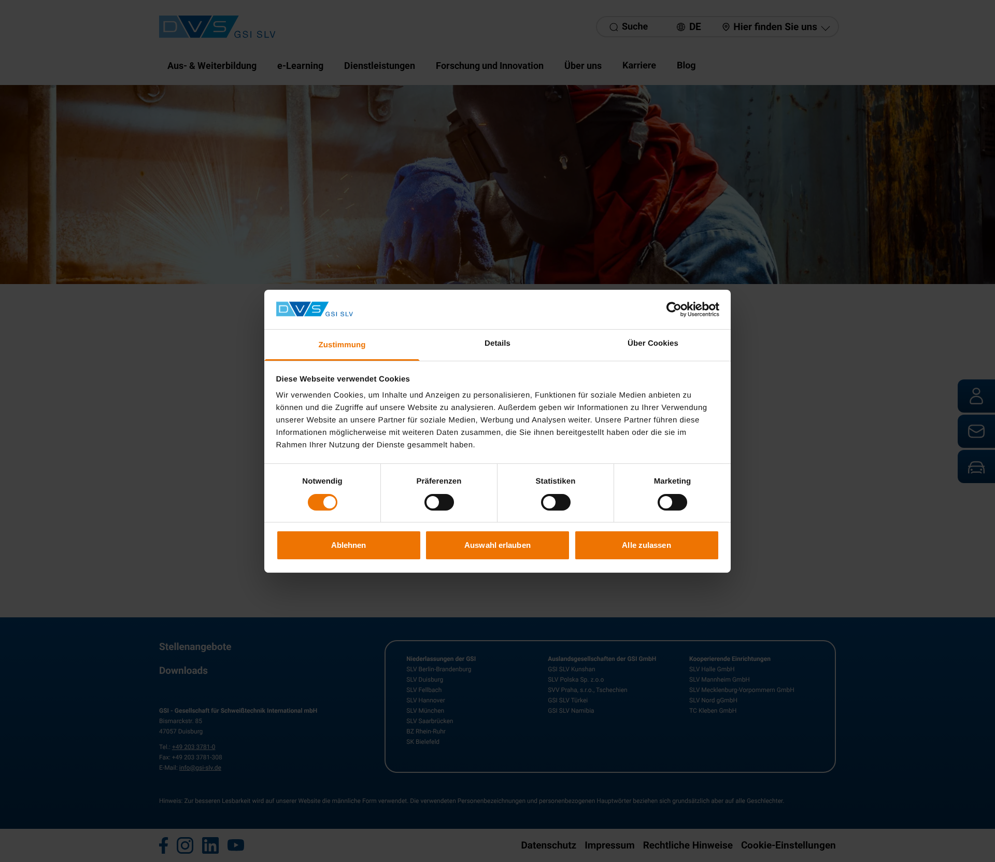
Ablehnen (348, 545)
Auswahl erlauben (497, 545)
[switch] (439, 502)
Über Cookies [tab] (653, 343)
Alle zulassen (646, 545)
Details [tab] (497, 343)
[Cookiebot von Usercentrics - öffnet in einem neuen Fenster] (674, 309)
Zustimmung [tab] (342, 345)
